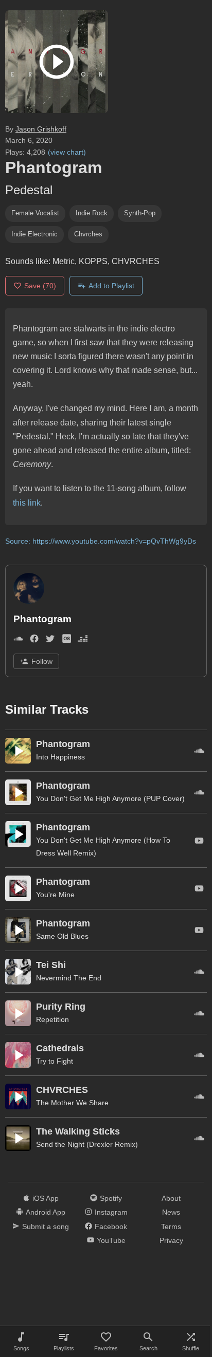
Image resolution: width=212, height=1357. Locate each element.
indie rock (92, 213)
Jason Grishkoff (40, 129)
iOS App (45, 1198)
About (171, 1198)
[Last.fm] (67, 640)
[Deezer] (82, 640)
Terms (171, 1226)
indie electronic (34, 234)
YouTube (111, 1240)
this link (27, 502)
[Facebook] (34, 640)
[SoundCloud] (18, 640)
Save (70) (40, 286)
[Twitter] (50, 640)
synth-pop (139, 213)
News (171, 1212)
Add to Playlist (111, 286)
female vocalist (35, 213)
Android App (45, 1212)
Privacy (171, 1240)
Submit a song (45, 1226)
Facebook (111, 1226)
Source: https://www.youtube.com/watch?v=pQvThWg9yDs (100, 541)
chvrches (88, 234)
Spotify (111, 1198)
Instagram (111, 1212)
